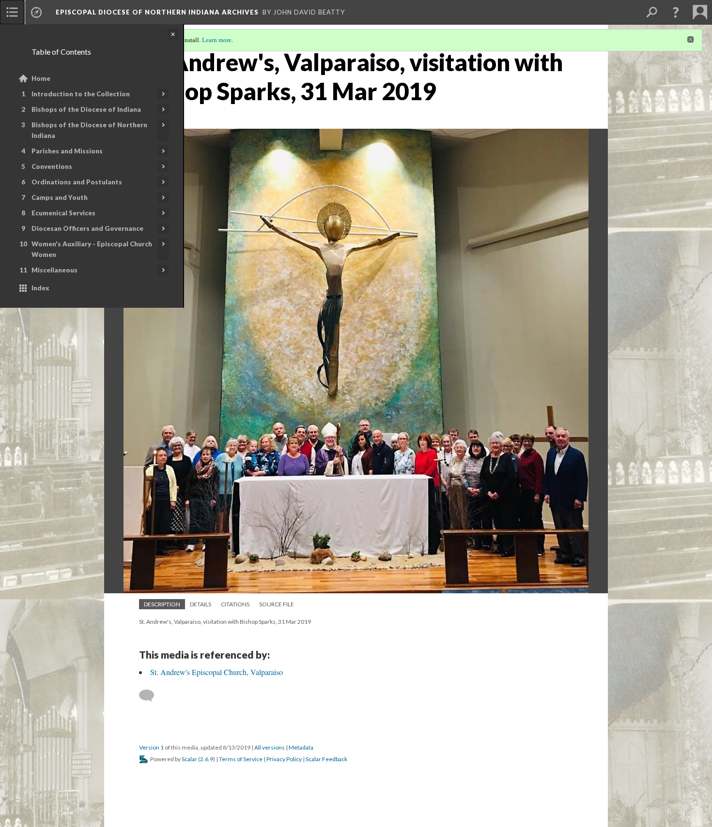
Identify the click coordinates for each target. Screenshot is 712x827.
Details (200, 604)
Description (162, 604)
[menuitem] (12, 12)
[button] (676, 12)
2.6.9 (206, 759)
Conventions (51, 166)
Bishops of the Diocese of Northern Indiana (89, 130)
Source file (276, 604)
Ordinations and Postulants (76, 182)
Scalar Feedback (326, 759)
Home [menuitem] (40, 78)
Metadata (301, 747)
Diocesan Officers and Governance (87, 228)
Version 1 (151, 747)
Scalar (189, 759)
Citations (235, 604)
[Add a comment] (151, 696)
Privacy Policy (284, 759)
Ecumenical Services (63, 213)
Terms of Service (241, 759)
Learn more (217, 40)
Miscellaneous (54, 270)
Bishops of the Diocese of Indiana (86, 109)
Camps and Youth (59, 197)
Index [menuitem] (40, 288)
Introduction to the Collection (80, 94)
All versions (269, 747)
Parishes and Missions (67, 151)
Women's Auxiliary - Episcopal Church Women (91, 249)
